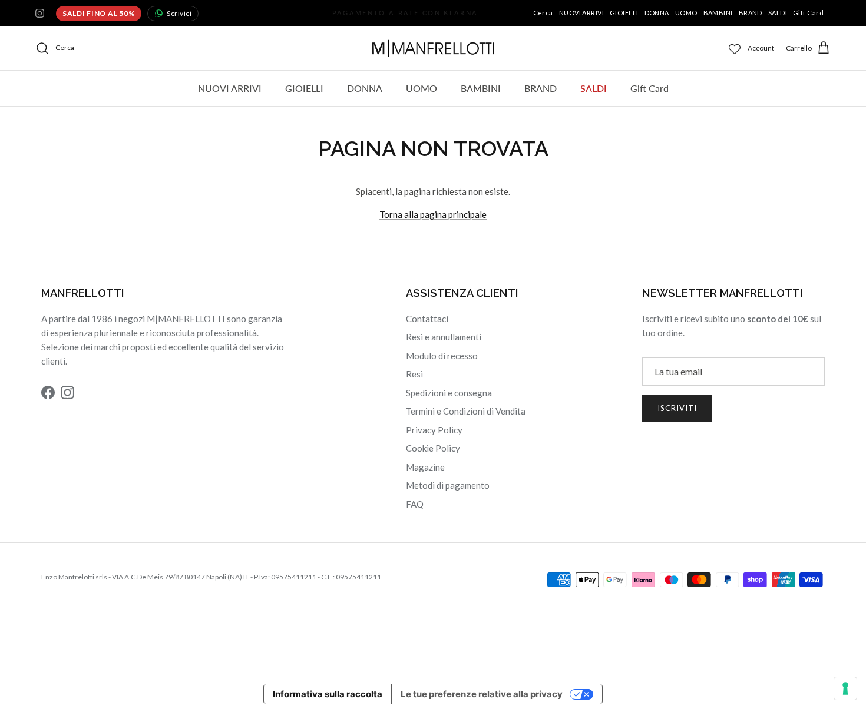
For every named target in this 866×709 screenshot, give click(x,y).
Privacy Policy (434, 430)
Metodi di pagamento (448, 485)
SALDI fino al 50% (98, 13)
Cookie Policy (433, 448)
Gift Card (808, 12)
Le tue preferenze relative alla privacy (482, 694)
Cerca (543, 12)
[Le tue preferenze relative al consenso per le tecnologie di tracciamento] (845, 688)
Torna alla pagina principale (433, 214)
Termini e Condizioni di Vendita (465, 411)
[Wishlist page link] (735, 48)
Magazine (425, 467)
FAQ (415, 504)
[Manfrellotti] (433, 48)
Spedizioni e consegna (449, 392)
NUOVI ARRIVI (581, 12)
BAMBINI (718, 12)
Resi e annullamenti (443, 337)
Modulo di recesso (442, 355)
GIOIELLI (624, 12)
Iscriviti (677, 408)
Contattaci (427, 318)
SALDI (777, 12)
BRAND (750, 12)
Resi (414, 374)
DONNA (656, 12)
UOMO (686, 12)
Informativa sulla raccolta (327, 694)
